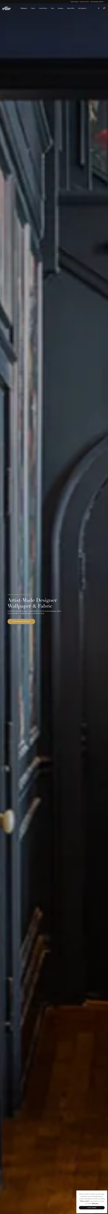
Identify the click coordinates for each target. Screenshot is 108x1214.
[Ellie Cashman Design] (7, 8)
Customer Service (84, 1)
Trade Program (74, 1)
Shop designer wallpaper (21, 620)
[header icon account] (98, 8)
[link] (24, 8)
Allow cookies (91, 1207)
